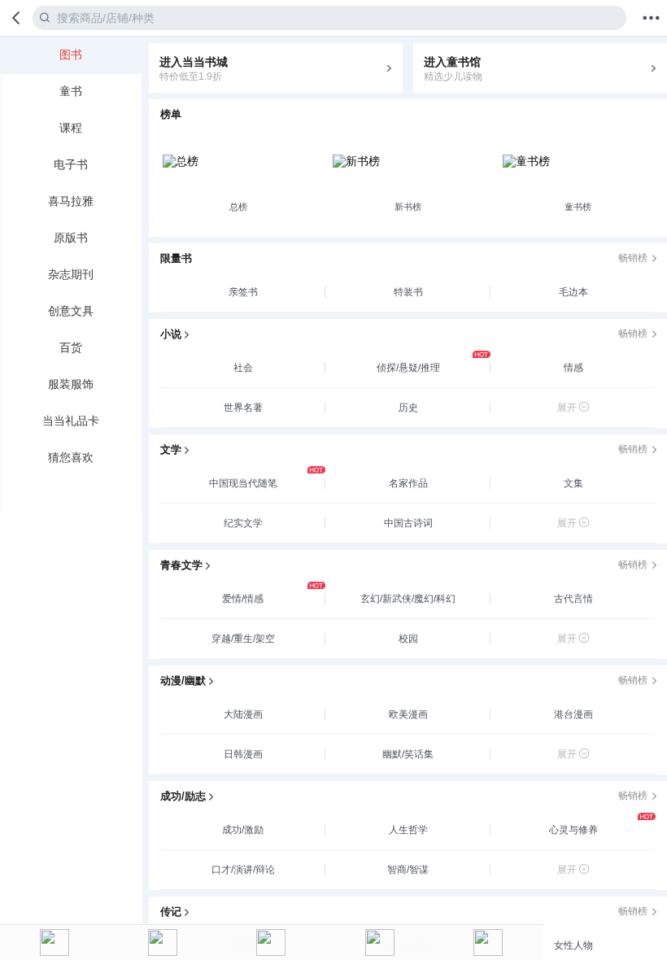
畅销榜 (632, 258)
